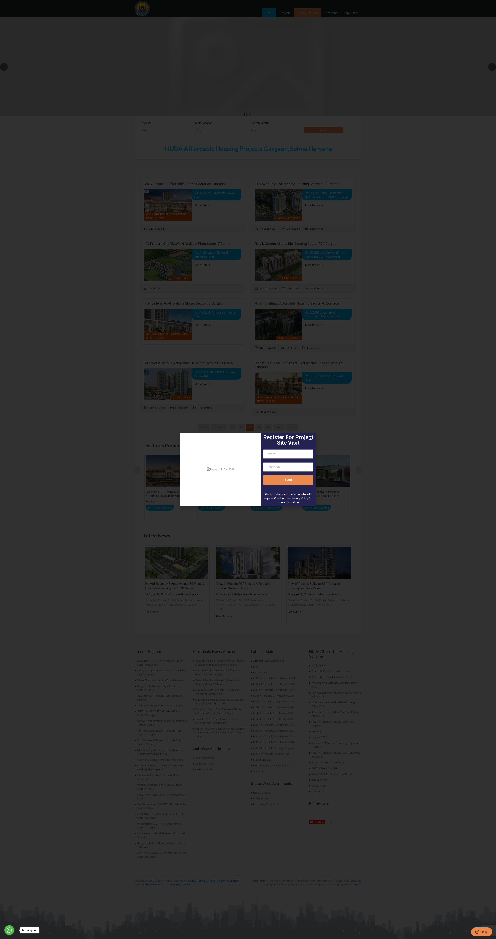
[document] (248, 469)
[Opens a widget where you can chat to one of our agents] (481, 932)
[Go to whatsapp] (9, 930)
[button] (310, 438)
